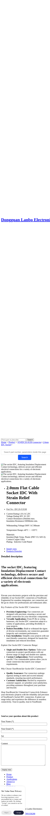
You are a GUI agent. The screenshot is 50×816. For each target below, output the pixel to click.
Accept (18, 813)
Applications (11, 779)
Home (3, 442)
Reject (6, 813)
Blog (8, 784)
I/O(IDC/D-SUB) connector (29, 442)
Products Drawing (14, 551)
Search (24, 457)
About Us (10, 781)
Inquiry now (11, 549)
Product (12, 442)
